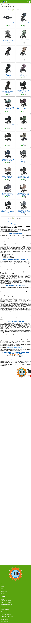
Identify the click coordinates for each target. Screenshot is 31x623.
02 (12, 9)
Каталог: (3, 596)
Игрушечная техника (5, 617)
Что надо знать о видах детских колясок (14, 347)
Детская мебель (4, 607)
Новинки (3, 599)
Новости (3, 588)
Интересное (3, 589)
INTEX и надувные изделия (7, 616)
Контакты (3, 593)
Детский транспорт (5, 609)
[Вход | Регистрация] (30, 2)
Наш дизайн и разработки (6, 604)
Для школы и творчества (6, 614)
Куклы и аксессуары (5, 621)
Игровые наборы (4, 619)
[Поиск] (27, 2)
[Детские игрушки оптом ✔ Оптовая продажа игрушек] (1, 4)
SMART (2, 606)
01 (10, 9)
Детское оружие (4, 611)
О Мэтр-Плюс (4, 591)
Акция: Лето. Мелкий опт (6, 602)
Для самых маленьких (5, 612)
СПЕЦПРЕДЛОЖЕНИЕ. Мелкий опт (8, 600)
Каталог (2, 586)
